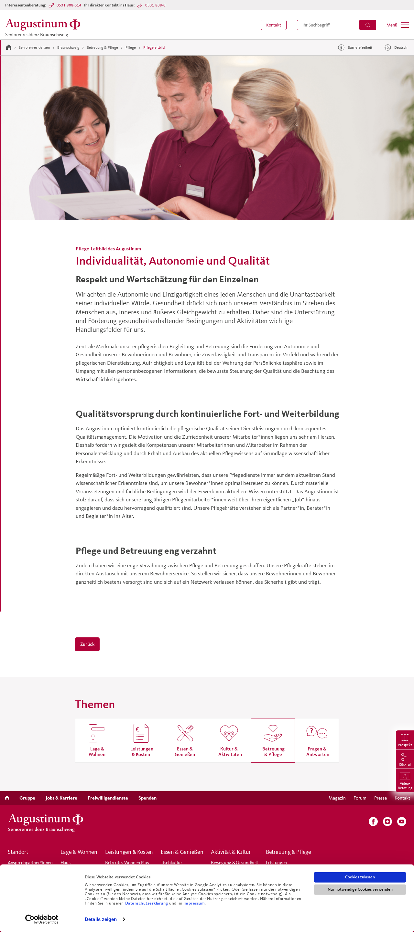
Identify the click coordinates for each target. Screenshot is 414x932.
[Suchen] (367, 25)
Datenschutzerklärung (147, 903)
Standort (18, 851)
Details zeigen (101, 919)
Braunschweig (68, 47)
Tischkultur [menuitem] (171, 862)
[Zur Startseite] (8, 47)
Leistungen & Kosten (129, 851)
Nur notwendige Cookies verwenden (360, 889)
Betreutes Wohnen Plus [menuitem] (127, 862)
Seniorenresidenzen (34, 47)
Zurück (87, 644)
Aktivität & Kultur (231, 851)
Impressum (194, 903)
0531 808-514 (69, 5)
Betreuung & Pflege (102, 47)
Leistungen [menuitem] (276, 862)
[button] (274, 25)
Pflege (130, 47)
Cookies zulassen (360, 877)
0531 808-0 (155, 5)
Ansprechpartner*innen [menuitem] (30, 862)
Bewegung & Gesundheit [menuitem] (234, 862)
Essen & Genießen (182, 851)
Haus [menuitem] (65, 862)
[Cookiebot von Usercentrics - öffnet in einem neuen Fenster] (42, 919)
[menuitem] (274, 24)
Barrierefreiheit (360, 47)
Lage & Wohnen (78, 851)
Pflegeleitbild (154, 47)
